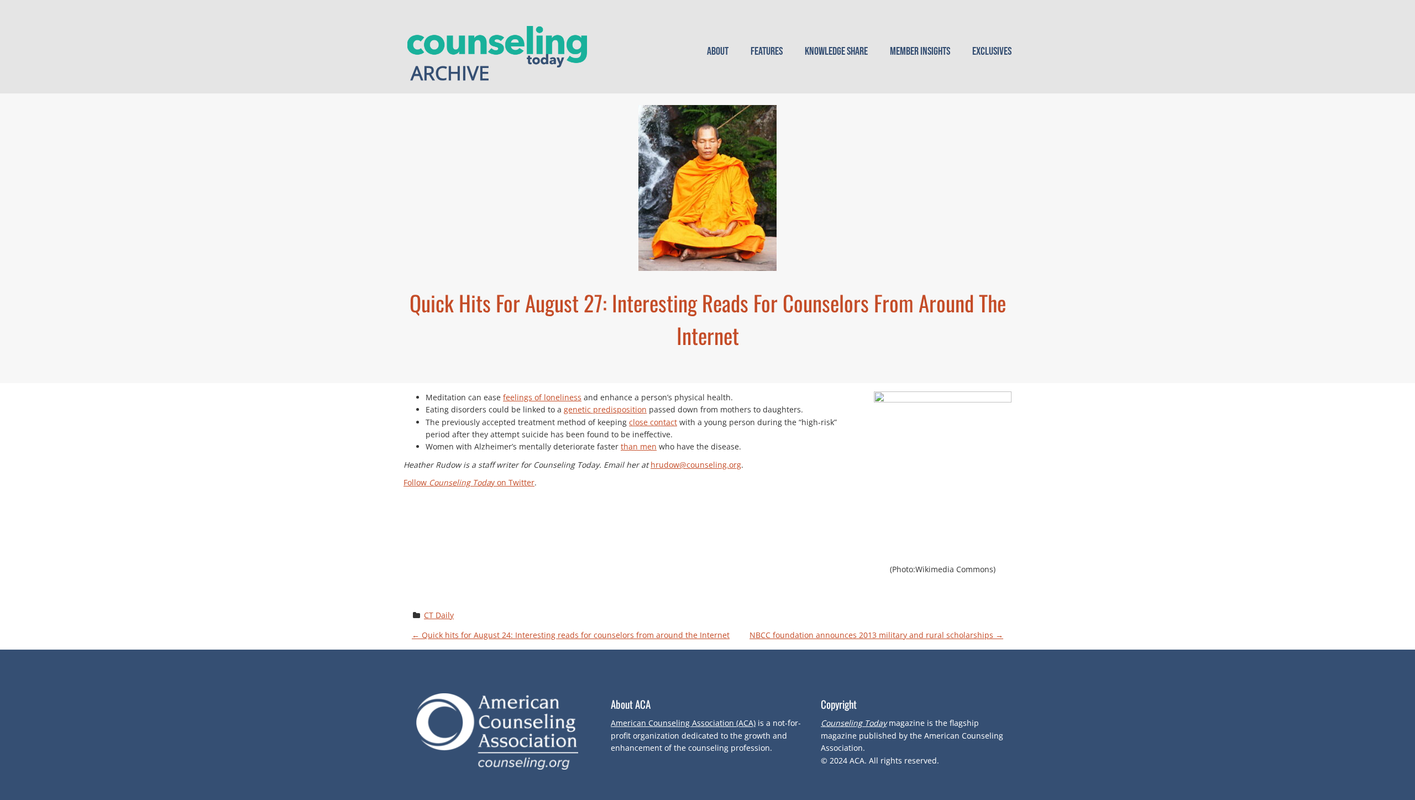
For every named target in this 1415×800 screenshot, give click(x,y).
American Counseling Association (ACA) (683, 723)
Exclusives (992, 51)
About (718, 51)
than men (639, 446)
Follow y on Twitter (468, 482)
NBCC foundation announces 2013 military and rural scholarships (876, 635)
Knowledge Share (836, 51)
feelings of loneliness (542, 397)
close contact (653, 422)
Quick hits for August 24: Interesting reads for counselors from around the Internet (571, 635)
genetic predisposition (605, 409)
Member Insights (920, 51)
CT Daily (439, 615)
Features (767, 51)
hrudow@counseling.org (696, 464)
